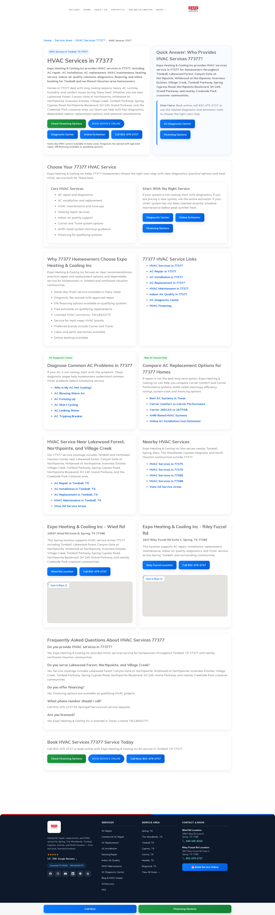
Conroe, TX (147, 854)
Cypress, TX (148, 848)
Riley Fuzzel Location (159, 565)
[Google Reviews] (88, 874)
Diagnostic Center (62, 134)
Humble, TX (148, 860)
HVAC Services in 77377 (166, 265)
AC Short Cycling (66, 405)
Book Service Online (106, 123)
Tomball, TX (148, 842)
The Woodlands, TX (152, 836)
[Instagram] (58, 874)
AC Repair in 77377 (163, 271)
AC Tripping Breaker (68, 416)
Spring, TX (147, 830)
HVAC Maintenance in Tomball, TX (77, 500)
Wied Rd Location (62, 571)
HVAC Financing (160, 305)
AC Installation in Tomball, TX (74, 489)
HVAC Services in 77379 (166, 469)
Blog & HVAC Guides (112, 878)
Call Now (90, 908)
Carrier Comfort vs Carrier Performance (177, 404)
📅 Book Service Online (205, 867)
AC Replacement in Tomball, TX (76, 494)
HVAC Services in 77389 (166, 475)
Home (87, 9)
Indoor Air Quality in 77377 (168, 294)
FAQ (104, 889)
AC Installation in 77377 (166, 277)
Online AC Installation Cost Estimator (175, 421)
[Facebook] (50, 874)
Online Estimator (141, 9)
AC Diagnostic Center (177, 123)
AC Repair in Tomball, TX (71, 483)
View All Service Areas (70, 506)
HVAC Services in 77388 (166, 481)
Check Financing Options (66, 123)
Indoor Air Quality (111, 860)
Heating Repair (109, 854)
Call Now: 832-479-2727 (145, 758)
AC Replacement (110, 842)
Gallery (74, 9)
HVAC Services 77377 (90, 40)
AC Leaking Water (67, 410)
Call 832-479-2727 (126, 134)
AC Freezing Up (64, 399)
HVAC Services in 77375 (166, 464)
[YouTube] (65, 874)
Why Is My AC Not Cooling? (73, 387)
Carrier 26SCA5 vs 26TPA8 (168, 409)
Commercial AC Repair (113, 836)
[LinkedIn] (73, 874)
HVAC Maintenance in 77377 (169, 288)
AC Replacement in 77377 (167, 283)
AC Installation (109, 848)
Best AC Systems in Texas (168, 398)
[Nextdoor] (80, 874)
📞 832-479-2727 (192, 858)
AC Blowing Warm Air (69, 393)
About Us (101, 9)
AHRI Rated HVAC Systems (168, 415)
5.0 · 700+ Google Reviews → (62, 858)
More (159, 9)
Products (118, 9)
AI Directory (108, 883)
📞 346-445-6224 (192, 840)
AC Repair (107, 830)
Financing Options (175, 134)
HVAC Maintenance (112, 866)
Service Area (63, 40)
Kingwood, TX (149, 866)
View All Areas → (151, 872)
